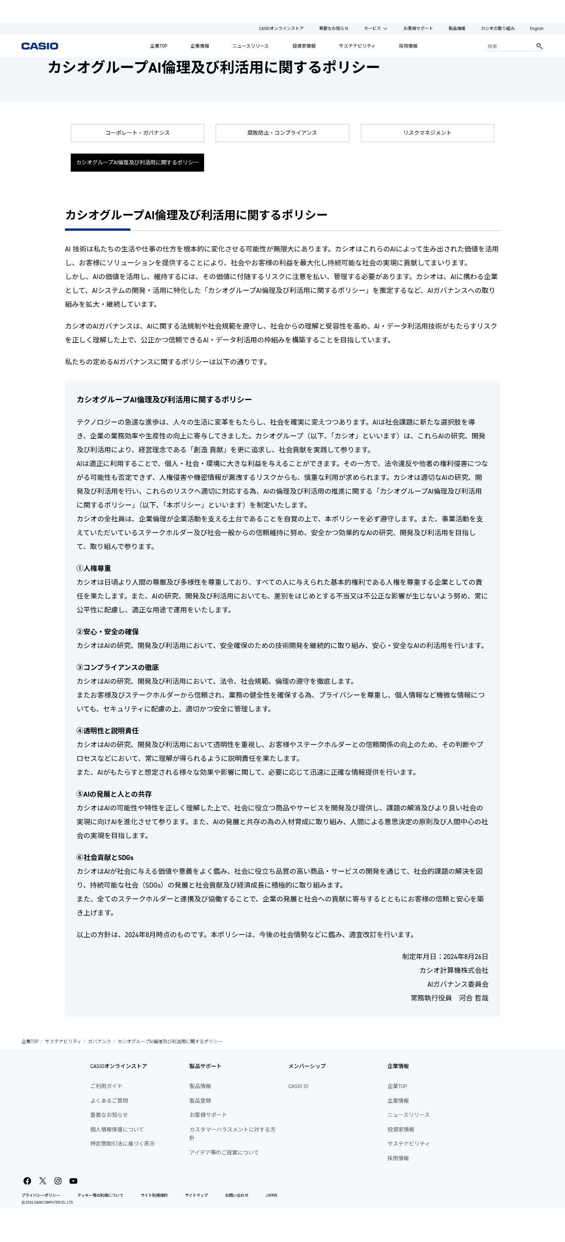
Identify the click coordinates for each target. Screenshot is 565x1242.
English (536, 28)
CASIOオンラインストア (281, 28)
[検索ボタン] (539, 46)
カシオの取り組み (498, 28)
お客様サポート (418, 28)
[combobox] (509, 46)
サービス (372, 28)
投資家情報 (304, 46)
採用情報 (408, 46)
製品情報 (457, 28)
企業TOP (158, 46)
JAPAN (271, 1195)
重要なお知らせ (334, 28)
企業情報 (200, 46)
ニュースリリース (251, 46)
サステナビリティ (357, 46)
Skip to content (20, 5)
